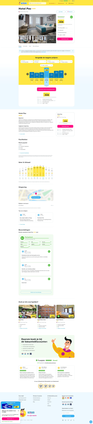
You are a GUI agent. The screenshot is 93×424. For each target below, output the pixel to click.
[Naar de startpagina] (23, 3)
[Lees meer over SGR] (73, 0)
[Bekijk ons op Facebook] (63, 420)
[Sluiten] (18, 411)
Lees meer (44, 51)
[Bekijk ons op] (65, 420)
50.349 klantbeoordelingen (50, 362)
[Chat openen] (90, 421)
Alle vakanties (52, 3)
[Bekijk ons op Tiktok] (71, 420)
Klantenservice (61, 3)
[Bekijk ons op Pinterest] (68, 420)
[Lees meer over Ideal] (28, 354)
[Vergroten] (54, 33)
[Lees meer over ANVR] (72, 0)
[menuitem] (65, 28)
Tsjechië (21, 11)
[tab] (20, 46)
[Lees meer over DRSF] (31, 354)
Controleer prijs (64, 38)
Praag (24, 11)
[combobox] (37, 3)
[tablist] (46, 46)
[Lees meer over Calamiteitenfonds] (68, 404)
